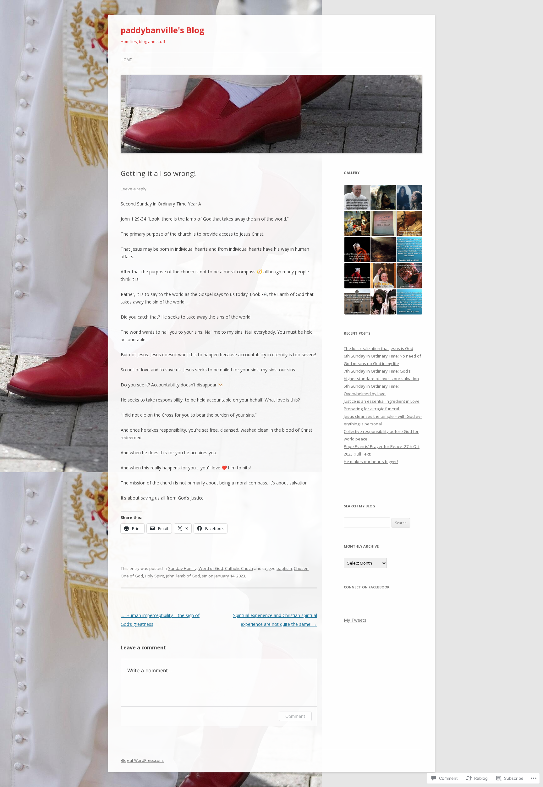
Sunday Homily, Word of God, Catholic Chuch (210, 568)
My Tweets (355, 620)
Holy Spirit (154, 576)
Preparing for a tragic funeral (372, 409)
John (170, 576)
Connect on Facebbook (366, 587)
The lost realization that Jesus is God (378, 348)
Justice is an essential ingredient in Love (382, 401)
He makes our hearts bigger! (371, 461)
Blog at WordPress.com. (142, 760)
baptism (284, 568)
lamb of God (188, 576)
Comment (295, 716)
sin (204, 576)
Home (126, 60)
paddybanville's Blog (162, 30)
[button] (357, 197)
